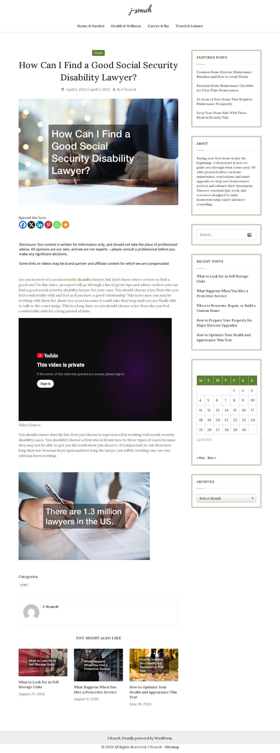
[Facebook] (23, 225)
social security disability (72, 279)
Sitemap (172, 747)
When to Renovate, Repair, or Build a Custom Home (226, 308)
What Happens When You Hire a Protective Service (95, 689)
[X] (31, 225)
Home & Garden (90, 26)
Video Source (30, 425)
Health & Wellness (126, 26)
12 (209, 410)
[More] (65, 225)
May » (212, 458)
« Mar (201, 458)
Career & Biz (158, 26)
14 (226, 410)
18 (201, 420)
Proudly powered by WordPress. (147, 738)
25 (201, 430)
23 (244, 420)
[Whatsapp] (57, 225)
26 (209, 430)
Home (98, 53)
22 (235, 420)
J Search (114, 738)
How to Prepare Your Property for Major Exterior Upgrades (224, 322)
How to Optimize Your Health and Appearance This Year (153, 692)
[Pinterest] (48, 225)
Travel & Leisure (189, 26)
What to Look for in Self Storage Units (39, 684)
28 (227, 430)
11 (200, 410)
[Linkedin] (40, 225)
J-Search (129, 89)
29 (235, 430)
